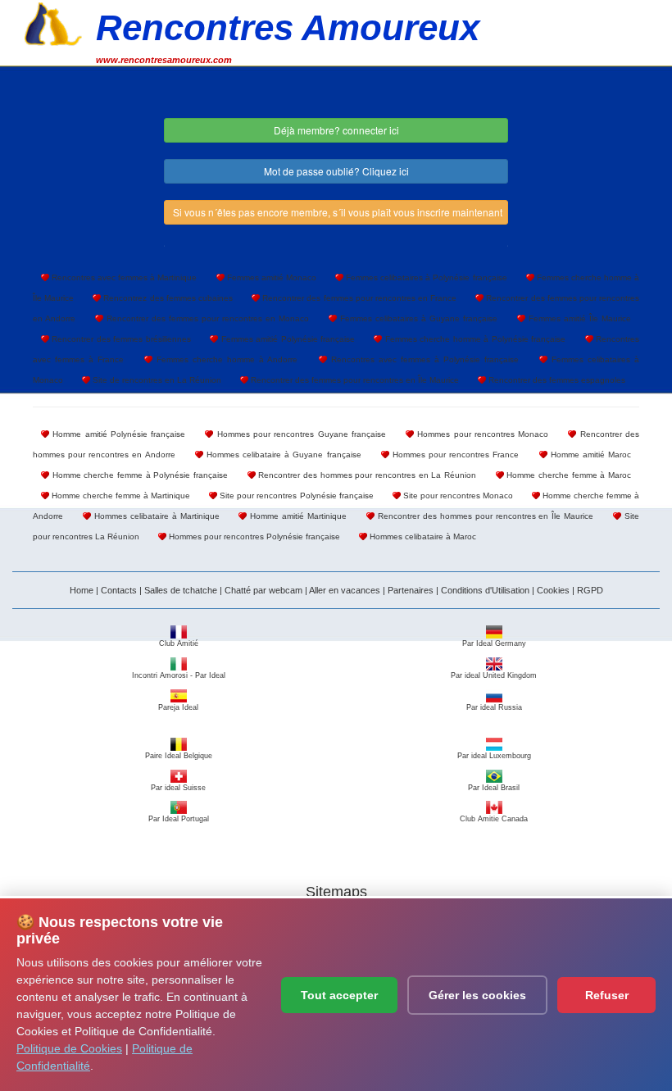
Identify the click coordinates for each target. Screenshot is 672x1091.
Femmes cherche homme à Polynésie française (473, 338)
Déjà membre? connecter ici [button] (336, 130)
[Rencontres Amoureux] (53, 22)
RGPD (590, 590)
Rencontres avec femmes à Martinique (123, 277)
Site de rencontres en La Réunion (155, 379)
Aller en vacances (344, 590)
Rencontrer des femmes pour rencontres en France (358, 297)
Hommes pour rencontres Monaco (481, 434)
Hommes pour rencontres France (454, 454)
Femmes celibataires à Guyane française (417, 318)
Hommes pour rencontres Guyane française (299, 434)
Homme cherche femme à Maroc (567, 475)
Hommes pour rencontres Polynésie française (253, 536)
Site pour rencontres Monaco (457, 495)
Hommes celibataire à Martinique (155, 515)
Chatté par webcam (263, 590)
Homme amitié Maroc (589, 454)
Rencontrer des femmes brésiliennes (120, 338)
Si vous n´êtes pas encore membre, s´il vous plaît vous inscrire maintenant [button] (337, 212)
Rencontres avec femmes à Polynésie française (423, 359)
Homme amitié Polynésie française (117, 434)
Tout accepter (339, 995)
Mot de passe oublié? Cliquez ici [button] (336, 171)
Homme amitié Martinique (297, 515)
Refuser (607, 995)
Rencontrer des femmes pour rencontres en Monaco (206, 318)
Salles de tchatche (180, 590)
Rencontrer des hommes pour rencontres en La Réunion (366, 475)
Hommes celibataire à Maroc (421, 536)
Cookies (553, 590)
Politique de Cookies (69, 1048)
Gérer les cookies (477, 995)
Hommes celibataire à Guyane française (282, 454)
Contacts (119, 590)
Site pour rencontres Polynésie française (295, 495)
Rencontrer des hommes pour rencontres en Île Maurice (484, 515)
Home (81, 590)
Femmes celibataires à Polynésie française (425, 277)
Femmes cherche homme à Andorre (224, 359)
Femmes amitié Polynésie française (286, 338)
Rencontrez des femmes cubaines (167, 297)
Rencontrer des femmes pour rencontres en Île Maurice (353, 379)
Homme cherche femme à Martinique (119, 495)
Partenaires (411, 590)
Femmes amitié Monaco (270, 277)
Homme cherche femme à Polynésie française (138, 475)
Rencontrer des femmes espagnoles (555, 379)
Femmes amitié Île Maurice (578, 318)
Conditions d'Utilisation (485, 590)
